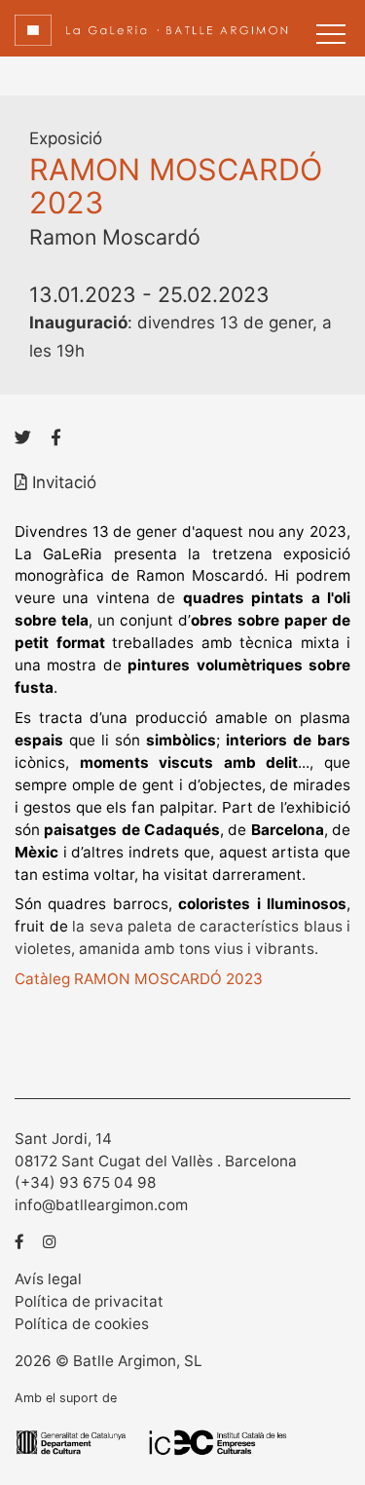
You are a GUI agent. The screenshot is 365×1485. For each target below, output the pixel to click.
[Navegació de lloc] (331, 34)
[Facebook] (19, 1242)
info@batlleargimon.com (101, 1205)
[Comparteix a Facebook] (56, 437)
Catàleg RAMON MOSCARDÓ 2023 (139, 979)
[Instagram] (49, 1242)
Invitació (61, 482)
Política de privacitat (89, 1301)
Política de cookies (82, 1323)
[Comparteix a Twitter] (23, 437)
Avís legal (48, 1279)
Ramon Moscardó (115, 236)
